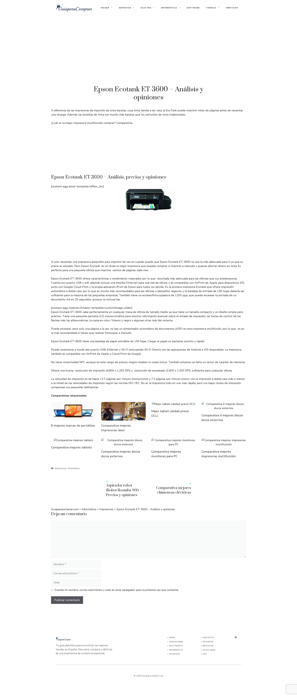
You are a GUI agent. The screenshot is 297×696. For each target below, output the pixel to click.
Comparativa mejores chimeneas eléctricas (173, 490)
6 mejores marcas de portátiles (73, 425)
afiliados (208, 642)
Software (193, 8)
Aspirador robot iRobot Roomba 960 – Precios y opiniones (124, 490)
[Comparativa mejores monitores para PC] (173, 444)
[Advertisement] (148, 151)
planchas (174, 654)
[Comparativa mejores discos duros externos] (123, 444)
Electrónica (176, 646)
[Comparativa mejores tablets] (73, 440)
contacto (208, 637)
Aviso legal (209, 650)
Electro (146, 8)
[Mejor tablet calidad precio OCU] (173, 404)
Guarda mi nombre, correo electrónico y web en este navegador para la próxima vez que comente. (116, 590)
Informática (169, 8)
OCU (205, 654)
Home (172, 637)
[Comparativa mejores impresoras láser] (123, 418)
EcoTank (171, 110)
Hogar (105, 8)
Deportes (125, 8)
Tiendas (211, 8)
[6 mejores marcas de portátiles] (73, 418)
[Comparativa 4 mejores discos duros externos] (223, 408)
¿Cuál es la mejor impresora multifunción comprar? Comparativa (91, 123)
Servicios (232, 8)
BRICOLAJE (208, 646)
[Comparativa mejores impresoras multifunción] (223, 444)
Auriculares (176, 642)
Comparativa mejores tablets (71, 447)
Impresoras (61, 468)
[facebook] (235, 637)
